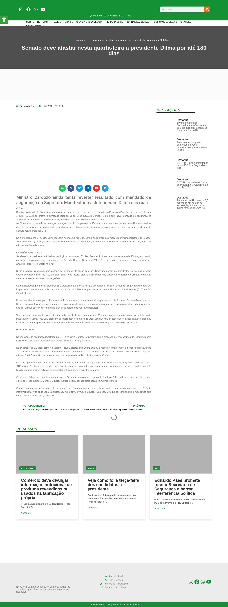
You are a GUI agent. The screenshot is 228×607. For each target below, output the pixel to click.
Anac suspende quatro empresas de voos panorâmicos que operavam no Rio (192, 146)
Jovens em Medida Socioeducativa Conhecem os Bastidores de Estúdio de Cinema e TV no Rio (192, 127)
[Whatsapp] (35, 9)
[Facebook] (28, 9)
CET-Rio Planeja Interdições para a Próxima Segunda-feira (192, 165)
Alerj (157, 468)
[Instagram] (21, 9)
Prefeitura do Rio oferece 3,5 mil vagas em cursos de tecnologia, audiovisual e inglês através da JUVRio (192, 204)
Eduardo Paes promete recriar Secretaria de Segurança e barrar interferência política (177, 487)
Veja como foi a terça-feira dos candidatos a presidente (113, 484)
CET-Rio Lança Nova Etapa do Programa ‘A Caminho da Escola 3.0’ (192, 185)
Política (91, 468)
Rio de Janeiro (27, 468)
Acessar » (26, 513)
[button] (62, 188)
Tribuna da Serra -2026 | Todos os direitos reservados (114, 604)
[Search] (207, 9)
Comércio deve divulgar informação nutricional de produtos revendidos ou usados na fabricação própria (46, 489)
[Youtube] (43, 9)
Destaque (182, 120)
